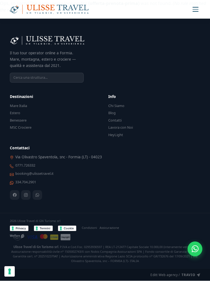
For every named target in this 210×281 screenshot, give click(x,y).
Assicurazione (109, 228)
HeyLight (115, 134)
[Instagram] (26, 195)
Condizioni (89, 228)
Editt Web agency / (172, 274)
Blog (112, 112)
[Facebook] (14, 195)
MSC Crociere (20, 127)
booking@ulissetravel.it (34, 173)
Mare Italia (18, 105)
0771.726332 (25, 165)
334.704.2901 (25, 181)
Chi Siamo (116, 105)
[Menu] (195, 9)
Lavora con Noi (120, 127)
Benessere (18, 120)
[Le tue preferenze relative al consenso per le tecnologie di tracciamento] (9, 271)
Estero (15, 112)
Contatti (115, 120)
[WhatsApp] (37, 195)
